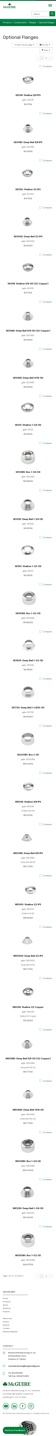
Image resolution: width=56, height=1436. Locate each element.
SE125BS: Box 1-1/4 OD (28, 472)
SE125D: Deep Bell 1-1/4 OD (28, 519)
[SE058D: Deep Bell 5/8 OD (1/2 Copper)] (28, 315)
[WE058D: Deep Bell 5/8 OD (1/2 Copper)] (28, 1042)
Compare (47, 66)
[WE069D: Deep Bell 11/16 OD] (28, 1094)
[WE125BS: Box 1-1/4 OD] (28, 1145)
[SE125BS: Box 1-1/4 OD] (28, 456)
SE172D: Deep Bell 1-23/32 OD (28, 707)
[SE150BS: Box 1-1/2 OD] (28, 597)
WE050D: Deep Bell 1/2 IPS (28, 955)
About (5, 1305)
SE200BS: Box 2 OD (28, 754)
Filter (46, 50)
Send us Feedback (15, 1430)
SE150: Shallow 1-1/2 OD (28, 566)
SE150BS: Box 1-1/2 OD (28, 613)
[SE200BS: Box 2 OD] (28, 739)
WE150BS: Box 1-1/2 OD (28, 1255)
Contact (6, 1328)
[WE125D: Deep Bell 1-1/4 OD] (28, 1192)
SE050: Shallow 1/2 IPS (28, 189)
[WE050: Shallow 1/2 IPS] (28, 888)
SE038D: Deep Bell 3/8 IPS (28, 142)
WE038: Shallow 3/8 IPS (28, 801)
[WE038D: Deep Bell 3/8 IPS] (28, 837)
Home (5, 1298)
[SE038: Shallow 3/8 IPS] (28, 79)
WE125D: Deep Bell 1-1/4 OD (28, 1208)
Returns (6, 1325)
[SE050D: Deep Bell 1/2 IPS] (28, 220)
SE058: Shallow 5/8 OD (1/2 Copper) (28, 283)
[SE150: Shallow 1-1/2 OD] (28, 550)
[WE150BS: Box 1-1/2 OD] (28, 1239)
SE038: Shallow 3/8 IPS (28, 95)
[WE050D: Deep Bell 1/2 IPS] (28, 940)
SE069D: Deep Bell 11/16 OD (28, 377)
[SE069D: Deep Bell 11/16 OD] (28, 362)
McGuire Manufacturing (9, 11)
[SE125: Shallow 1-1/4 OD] (28, 409)
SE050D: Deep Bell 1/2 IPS (28, 236)
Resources (7, 1318)
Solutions (7, 1308)
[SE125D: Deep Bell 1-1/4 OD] (28, 503)
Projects (6, 1311)
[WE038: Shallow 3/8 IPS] (28, 786)
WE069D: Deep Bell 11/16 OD (28, 1109)
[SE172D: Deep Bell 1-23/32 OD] (28, 691)
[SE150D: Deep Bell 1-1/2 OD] (28, 644)
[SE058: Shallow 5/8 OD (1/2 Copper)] (28, 267)
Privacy (6, 1322)
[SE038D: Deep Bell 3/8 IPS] (28, 126)
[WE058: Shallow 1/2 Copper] (28, 991)
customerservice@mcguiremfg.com (24, 1366)
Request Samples (10, 1331)
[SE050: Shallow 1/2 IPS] (28, 173)
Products (7, 1302)
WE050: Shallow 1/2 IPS (28, 904)
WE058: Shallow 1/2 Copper (28, 1007)
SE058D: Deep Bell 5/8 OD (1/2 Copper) (28, 330)
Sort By (45, 45)
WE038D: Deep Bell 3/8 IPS (28, 853)
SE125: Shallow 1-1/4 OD (28, 424)
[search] (52, 13)
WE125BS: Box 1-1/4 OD (28, 1161)
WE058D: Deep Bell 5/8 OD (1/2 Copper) (28, 1058)
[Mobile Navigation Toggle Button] (50, 5)
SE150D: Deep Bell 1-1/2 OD (28, 660)
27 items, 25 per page (23, 45)
